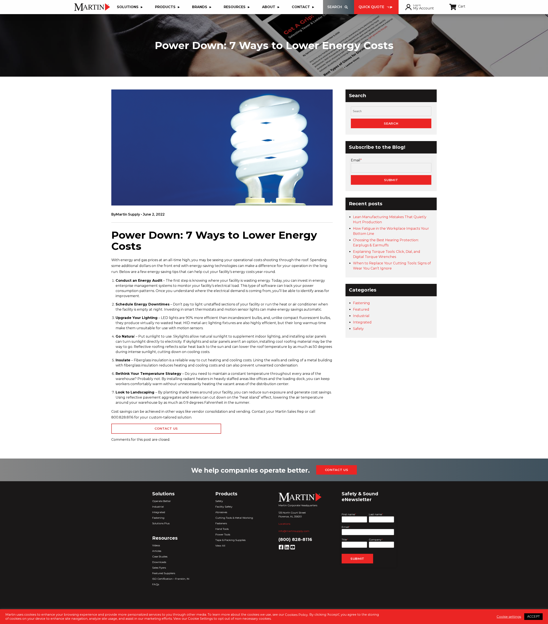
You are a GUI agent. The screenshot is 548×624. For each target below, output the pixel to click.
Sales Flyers (159, 567)
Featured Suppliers (163, 573)
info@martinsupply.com (293, 531)
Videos (156, 545)
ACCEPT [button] (533, 616)
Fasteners (221, 523)
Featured (361, 309)
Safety (358, 329)
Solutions (127, 7)
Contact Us (336, 470)
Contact (301, 7)
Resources (235, 7)
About (268, 7)
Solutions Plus (161, 523)
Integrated (362, 322)
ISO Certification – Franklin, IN (170, 578)
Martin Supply (128, 214)
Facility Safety (223, 506)
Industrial (361, 316)
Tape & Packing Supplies (230, 540)
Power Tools (222, 534)
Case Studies (159, 556)
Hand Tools (222, 528)
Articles (156, 551)
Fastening (361, 303)
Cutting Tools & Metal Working (234, 517)
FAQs (155, 584)
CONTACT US (166, 428)
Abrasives (221, 512)
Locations (284, 523)
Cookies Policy (296, 615)
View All (220, 545)
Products (165, 7)
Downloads (159, 562)
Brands (199, 7)
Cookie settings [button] (509, 617)
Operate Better (161, 501)
